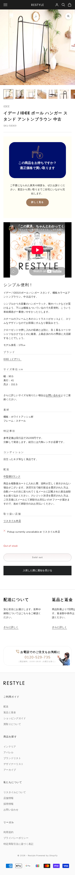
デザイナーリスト (13, 764)
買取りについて (12, 724)
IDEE (6, 106)
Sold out (37, 557)
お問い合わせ (53, 395)
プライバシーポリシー (15, 838)
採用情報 (8, 804)
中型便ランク (11, 476)
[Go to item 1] (8, 94)
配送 (6, 706)
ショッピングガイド (14, 718)
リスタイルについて (14, 792)
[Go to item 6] (64, 94)
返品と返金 (9, 712)
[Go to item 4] (42, 94)
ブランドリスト (12, 758)
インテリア (9, 746)
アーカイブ (9, 770)
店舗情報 (8, 798)
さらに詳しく (10, 627)
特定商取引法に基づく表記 (18, 844)
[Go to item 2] (19, 94)
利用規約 (8, 832)
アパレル (8, 752)
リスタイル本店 (12, 521)
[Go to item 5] (53, 94)
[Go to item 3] (31, 94)
